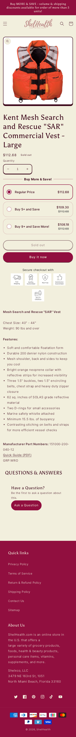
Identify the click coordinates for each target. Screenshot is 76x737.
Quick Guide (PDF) (17, 455)
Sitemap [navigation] (14, 610)
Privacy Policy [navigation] (18, 564)
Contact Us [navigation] (16, 601)
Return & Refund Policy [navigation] (24, 582)
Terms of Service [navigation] (20, 573)
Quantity (8, 160)
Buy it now (38, 257)
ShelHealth (43, 729)
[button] (5, 23)
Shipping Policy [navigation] (19, 591)
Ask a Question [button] (26, 505)
